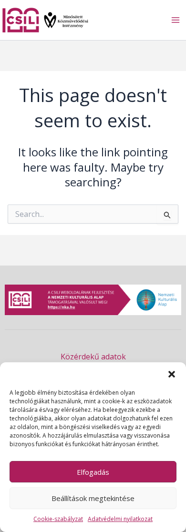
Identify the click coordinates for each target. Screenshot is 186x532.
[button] (171, 374)
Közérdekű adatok (93, 356)
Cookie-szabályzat (58, 519)
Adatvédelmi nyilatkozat (120, 519)
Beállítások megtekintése (93, 498)
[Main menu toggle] (175, 20)
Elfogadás (93, 472)
